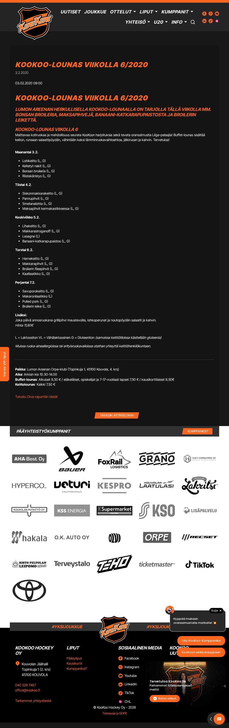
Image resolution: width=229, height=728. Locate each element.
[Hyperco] (29, 485)
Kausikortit (74, 663)
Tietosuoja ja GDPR (114, 713)
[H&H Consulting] (200, 459)
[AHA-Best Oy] (29, 459)
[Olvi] (114, 537)
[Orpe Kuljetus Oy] (157, 537)
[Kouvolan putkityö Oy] (29, 511)
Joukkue (95, 12)
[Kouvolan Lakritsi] (200, 485)
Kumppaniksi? (77, 668)
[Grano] (157, 458)
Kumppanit (175, 12)
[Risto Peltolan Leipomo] (29, 564)
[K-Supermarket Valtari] (114, 510)
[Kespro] (114, 486)
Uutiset (70, 12)
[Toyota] (29, 590)
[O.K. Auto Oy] (72, 537)
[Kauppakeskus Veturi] (72, 485)
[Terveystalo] (72, 564)
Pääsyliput (74, 658)
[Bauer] (72, 458)
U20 (158, 22)
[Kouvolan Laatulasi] (157, 485)
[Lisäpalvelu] (200, 510)
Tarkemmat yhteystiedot (33, 701)
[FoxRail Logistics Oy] (114, 458)
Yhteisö (135, 22)
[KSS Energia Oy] (72, 510)
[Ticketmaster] (157, 564)
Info (176, 22)
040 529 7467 (25, 685)
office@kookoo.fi (27, 690)
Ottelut (120, 12)
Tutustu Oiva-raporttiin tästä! (36, 397)
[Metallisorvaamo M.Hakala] (29, 537)
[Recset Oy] (200, 537)
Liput (146, 12)
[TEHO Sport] (114, 564)
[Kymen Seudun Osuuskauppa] (157, 510)
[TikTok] (200, 564)
